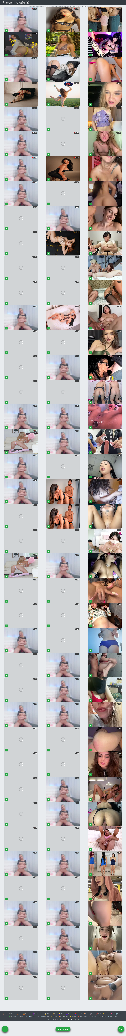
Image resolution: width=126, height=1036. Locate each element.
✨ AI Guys (73, 1016)
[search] (121, 1029)
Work (61, 1019)
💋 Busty (98, 1014)
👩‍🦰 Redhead (78, 1014)
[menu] (5, 1029)
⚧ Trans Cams (22, 1016)
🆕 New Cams (119, 1014)
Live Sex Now (63, 1029)
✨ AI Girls (54, 1016)
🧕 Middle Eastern (38, 1014)
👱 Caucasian (27, 1014)
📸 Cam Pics (102, 1016)
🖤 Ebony (12, 1014)
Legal (77, 1019)
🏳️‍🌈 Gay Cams (13, 1016)
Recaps (65, 1019)
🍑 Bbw (85, 1014)
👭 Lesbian (106, 1014)
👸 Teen (54, 1014)
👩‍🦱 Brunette (69, 1014)
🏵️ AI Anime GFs (63, 1016)
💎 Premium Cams (33, 1016)
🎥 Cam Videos (93, 1016)
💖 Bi (112, 1014)
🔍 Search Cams (112, 1016)
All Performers (71, 1019)
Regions (57, 1019)
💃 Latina (19, 1014)
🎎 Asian (5, 1014)
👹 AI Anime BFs (82, 1016)
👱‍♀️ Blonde (62, 1014)
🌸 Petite (92, 1014)
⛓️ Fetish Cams (44, 1016)
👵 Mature (48, 1014)
